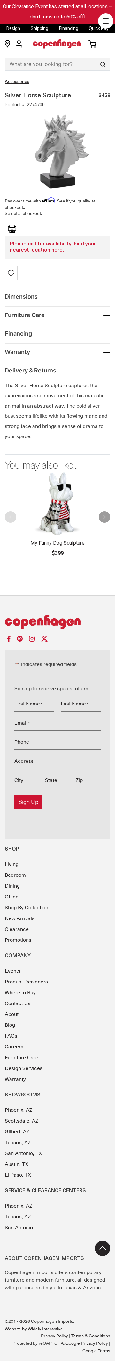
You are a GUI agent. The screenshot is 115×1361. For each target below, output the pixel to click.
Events (12, 971)
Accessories (17, 81)
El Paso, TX (18, 1175)
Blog (10, 1025)
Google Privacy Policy (86, 1343)
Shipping (39, 28)
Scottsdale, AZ (21, 1121)
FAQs (11, 1036)
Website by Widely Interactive (34, 1328)
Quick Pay (99, 28)
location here (46, 250)
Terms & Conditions (90, 1335)
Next (104, 514)
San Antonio (19, 1227)
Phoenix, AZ (18, 1110)
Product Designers (26, 982)
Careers (14, 1047)
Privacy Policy (54, 1335)
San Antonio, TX (23, 1153)
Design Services (23, 1068)
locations (97, 7)
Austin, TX (16, 1164)
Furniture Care (21, 1057)
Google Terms (96, 1350)
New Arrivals (19, 918)
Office (12, 897)
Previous (10, 514)
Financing (68, 28)
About (12, 1014)
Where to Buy (20, 993)
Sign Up (28, 802)
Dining (12, 886)
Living (12, 864)
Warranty (15, 1079)
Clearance (17, 929)
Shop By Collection (26, 908)
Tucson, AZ (18, 1142)
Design (13, 28)
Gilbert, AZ (17, 1132)
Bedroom (15, 875)
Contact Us (17, 1003)
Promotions (18, 940)
